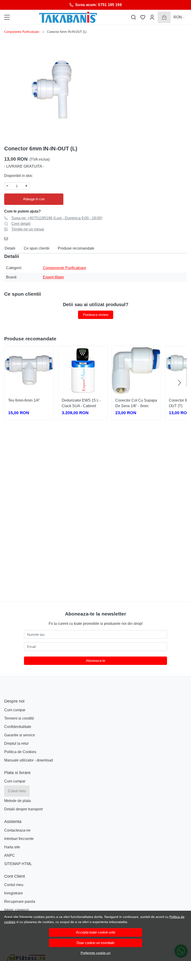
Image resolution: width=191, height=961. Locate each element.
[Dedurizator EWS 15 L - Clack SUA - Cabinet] (82, 370)
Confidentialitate (17, 727)
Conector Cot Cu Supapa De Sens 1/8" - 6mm (136, 403)
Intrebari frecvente (19, 839)
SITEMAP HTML (18, 864)
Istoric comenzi (16, 910)
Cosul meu (17, 791)
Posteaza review (95, 315)
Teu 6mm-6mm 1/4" (24, 400)
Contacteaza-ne (17, 830)
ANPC (9, 855)
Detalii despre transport (23, 809)
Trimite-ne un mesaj (27, 229)
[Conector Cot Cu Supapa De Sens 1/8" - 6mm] (136, 370)
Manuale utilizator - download (28, 760)
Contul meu (13, 885)
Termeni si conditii (19, 718)
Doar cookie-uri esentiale (95, 943)
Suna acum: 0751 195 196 (98, 5)
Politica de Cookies (20, 752)
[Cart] (164, 17)
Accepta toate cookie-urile (95, 932)
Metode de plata (17, 801)
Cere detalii (21, 224)
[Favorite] (143, 17)
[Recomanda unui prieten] (7, 238)
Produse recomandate (76, 248)
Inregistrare (13, 893)
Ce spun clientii (36, 248)
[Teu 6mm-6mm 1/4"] (29, 370)
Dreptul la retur (16, 743)
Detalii (10, 248)
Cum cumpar (14, 710)
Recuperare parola (19, 901)
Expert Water (53, 277)
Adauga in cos (34, 199)
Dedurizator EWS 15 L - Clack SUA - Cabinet (81, 403)
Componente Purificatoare (21, 32)
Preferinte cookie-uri (95, 953)
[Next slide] (179, 382)
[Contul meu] (152, 17)
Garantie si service (19, 735)
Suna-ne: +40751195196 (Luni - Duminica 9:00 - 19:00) (56, 218)
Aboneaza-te (95, 661)
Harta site (12, 847)
